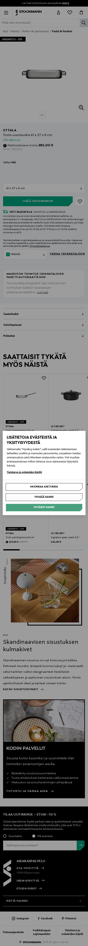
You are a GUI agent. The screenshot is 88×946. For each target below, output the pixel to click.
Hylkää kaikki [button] (44, 497)
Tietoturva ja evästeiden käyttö (24, 472)
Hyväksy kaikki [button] (44, 507)
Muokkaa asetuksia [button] (44, 486)
